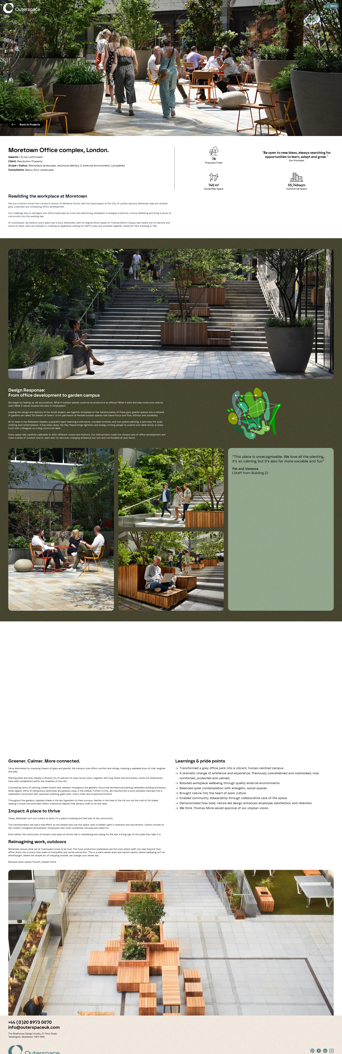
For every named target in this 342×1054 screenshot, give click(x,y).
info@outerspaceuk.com (34, 1027)
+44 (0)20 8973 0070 (30, 1022)
